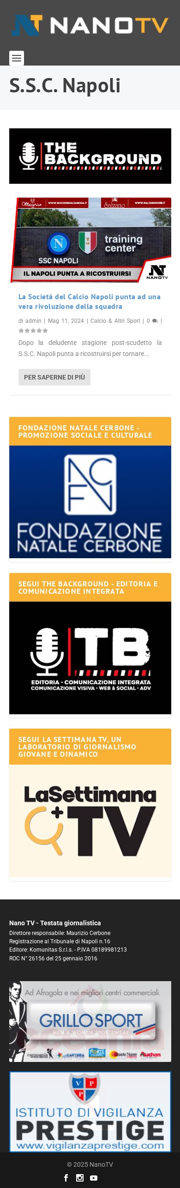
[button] (90, 156)
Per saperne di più (54, 377)
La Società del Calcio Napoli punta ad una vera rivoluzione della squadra (89, 301)
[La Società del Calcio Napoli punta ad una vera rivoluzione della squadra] (90, 240)
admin (33, 321)
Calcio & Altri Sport (115, 321)
